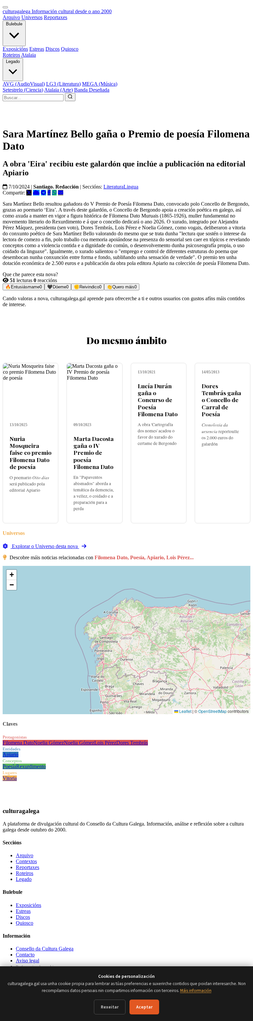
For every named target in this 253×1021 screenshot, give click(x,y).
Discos (52, 49)
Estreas (36, 49)
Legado (13, 61)
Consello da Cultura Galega (44, 948)
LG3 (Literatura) (63, 84)
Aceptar (144, 1007)
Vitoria (10, 778)
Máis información (195, 990)
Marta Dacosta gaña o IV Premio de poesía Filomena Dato (93, 452)
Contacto (25, 954)
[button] (11, 575)
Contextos (26, 861)
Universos (31, 17)
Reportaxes (55, 17)
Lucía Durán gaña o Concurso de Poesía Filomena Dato (158, 399)
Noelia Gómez (49, 742)
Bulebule (14, 23)
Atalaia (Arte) (58, 90)
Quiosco (69, 49)
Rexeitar (110, 1007)
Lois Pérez (105, 742)
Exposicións (15, 49)
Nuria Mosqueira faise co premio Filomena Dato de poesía (30, 452)
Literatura (113, 187)
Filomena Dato (18, 742)
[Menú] (5, 7)
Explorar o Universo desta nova (45, 546)
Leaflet (184, 711)
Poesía (9, 766)
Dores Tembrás (132, 742)
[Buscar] (70, 97)
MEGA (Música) (99, 84)
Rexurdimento (31, 766)
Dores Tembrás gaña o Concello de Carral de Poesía (221, 399)
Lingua (131, 187)
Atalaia (28, 55)
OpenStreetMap (212, 711)
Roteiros (11, 55)
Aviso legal (27, 960)
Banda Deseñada (91, 90)
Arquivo (11, 17)
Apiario (10, 754)
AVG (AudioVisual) (24, 84)
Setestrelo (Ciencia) (23, 90)
